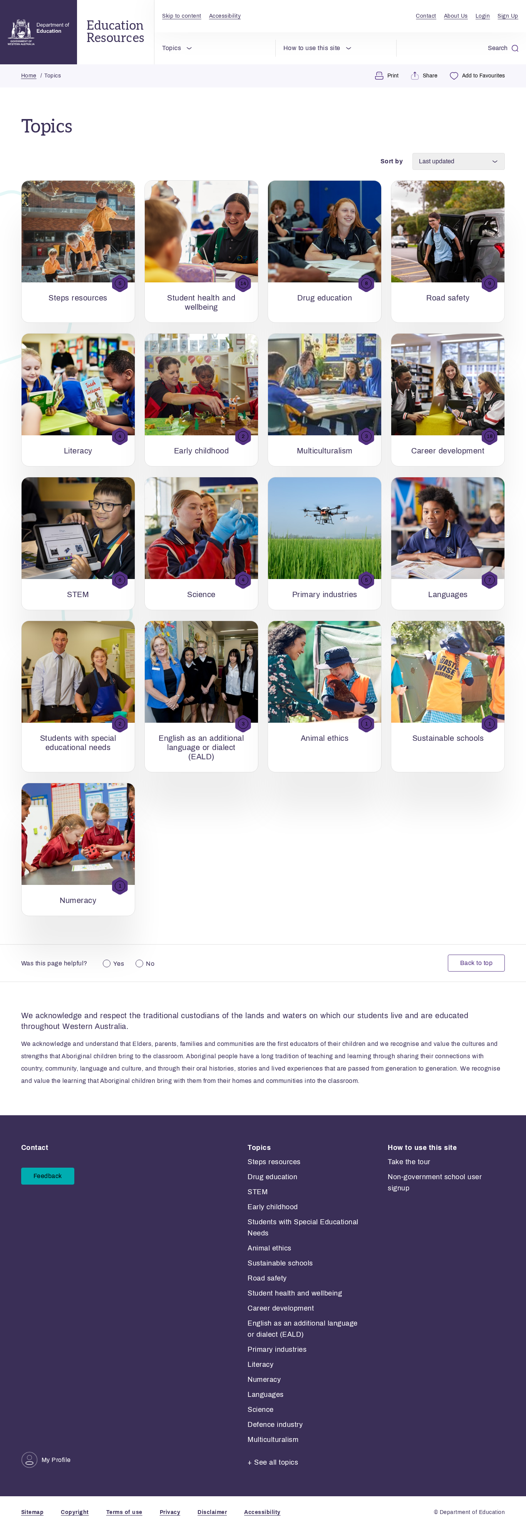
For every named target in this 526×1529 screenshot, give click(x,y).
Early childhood (273, 1207)
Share (430, 76)
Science (261, 1409)
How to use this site (311, 48)
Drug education (272, 1177)
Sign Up (508, 16)
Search (498, 48)
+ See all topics (273, 1462)
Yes (118, 963)
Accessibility (225, 16)
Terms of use (124, 1512)
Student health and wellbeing (295, 1293)
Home (29, 76)
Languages (266, 1394)
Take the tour (409, 1162)
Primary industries (277, 1349)
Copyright (75, 1512)
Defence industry (275, 1424)
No (150, 963)
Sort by (391, 161)
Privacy (170, 1512)
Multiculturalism (273, 1439)
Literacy (260, 1364)
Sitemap (32, 1512)
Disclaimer (212, 1512)
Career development (281, 1308)
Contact (426, 16)
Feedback (48, 1176)
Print (393, 76)
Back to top (476, 963)
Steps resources (274, 1162)
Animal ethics (269, 1248)
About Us (456, 16)
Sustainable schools (280, 1263)
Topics (171, 48)
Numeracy (264, 1379)
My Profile (56, 1460)
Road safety (267, 1278)
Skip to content (181, 16)
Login (483, 16)
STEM (258, 1192)
